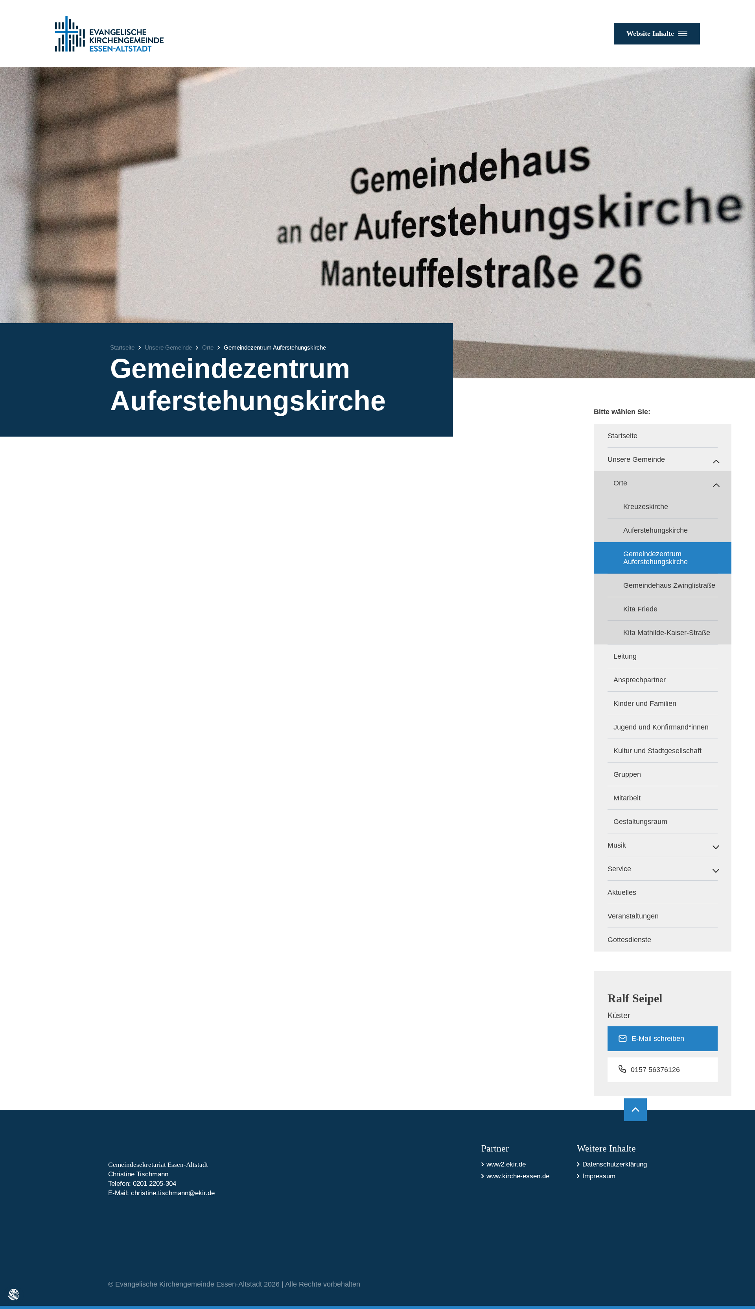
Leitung (625, 656)
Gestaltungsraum (640, 822)
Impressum (598, 1176)
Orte (208, 347)
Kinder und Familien (644, 703)
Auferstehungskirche (655, 530)
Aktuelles (622, 892)
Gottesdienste (629, 940)
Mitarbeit (627, 798)
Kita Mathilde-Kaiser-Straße (666, 633)
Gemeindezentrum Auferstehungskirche (275, 347)
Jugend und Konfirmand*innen (661, 727)
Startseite (122, 347)
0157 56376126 (655, 1070)
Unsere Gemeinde (168, 347)
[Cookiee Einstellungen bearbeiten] (14, 1295)
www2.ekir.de (506, 1164)
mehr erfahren (168, 811)
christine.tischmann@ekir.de (173, 1193)
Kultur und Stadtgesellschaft (657, 751)
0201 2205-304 (154, 1183)
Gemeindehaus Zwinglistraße (669, 585)
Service (619, 869)
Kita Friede (640, 609)
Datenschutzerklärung (614, 1164)
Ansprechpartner (639, 680)
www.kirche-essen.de (517, 1176)
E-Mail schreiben (658, 1038)
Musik (617, 845)
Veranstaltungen (633, 916)
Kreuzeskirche (645, 507)
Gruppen (627, 774)
